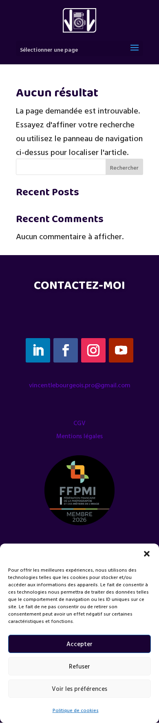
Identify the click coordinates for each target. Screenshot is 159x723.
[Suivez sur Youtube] (121, 350)
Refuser (79, 666)
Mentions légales (79, 436)
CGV (79, 423)
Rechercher (124, 167)
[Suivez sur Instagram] (93, 350)
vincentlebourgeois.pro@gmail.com (79, 385)
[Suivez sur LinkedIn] (38, 350)
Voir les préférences (79, 688)
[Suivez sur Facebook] (65, 350)
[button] (147, 554)
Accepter (79, 644)
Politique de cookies (76, 710)
